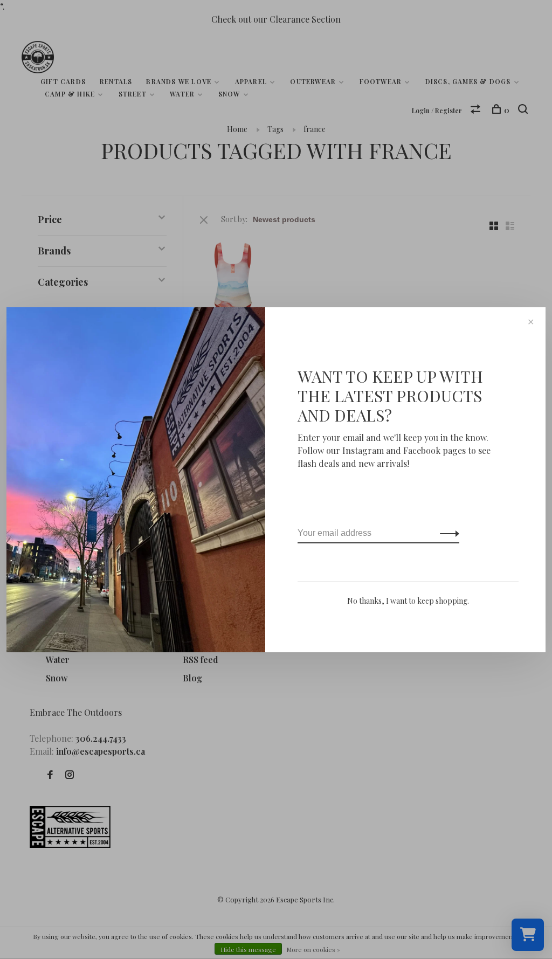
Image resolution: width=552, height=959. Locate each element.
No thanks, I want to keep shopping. (408, 601)
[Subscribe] (446, 533)
